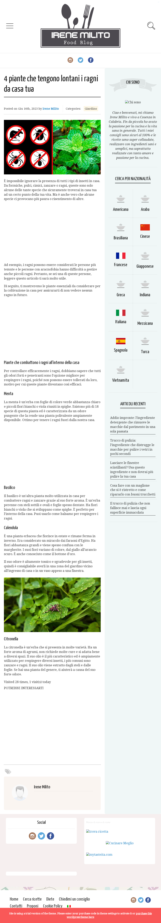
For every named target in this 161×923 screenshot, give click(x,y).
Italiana (120, 322)
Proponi (32, 906)
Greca (121, 295)
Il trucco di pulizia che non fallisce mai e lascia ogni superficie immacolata (130, 508)
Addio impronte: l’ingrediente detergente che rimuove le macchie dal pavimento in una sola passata (132, 424)
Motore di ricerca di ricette (98, 822)
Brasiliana (121, 238)
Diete (50, 899)
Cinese (145, 236)
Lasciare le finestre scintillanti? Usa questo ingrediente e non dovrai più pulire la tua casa (131, 469)
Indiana (145, 295)
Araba (145, 209)
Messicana (145, 323)
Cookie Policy (52, 906)
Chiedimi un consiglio (74, 899)
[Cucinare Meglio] (120, 843)
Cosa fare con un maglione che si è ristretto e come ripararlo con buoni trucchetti (132, 490)
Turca (145, 352)
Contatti (16, 906)
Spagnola (120, 350)
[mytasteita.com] (99, 854)
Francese (120, 265)
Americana (120, 209)
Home (14, 899)
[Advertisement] (52, 232)
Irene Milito (51, 108)
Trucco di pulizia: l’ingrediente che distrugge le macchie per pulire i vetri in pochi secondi (132, 447)
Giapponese (145, 266)
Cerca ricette (32, 899)
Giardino (91, 108)
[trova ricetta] (97, 831)
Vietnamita (120, 380)
